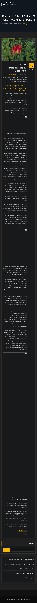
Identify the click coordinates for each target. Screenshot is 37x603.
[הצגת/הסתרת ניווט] (3, 4)
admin (23, 74)
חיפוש (31, 543)
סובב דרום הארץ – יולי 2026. (26, 569)
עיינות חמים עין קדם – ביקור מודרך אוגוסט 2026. (21, 560)
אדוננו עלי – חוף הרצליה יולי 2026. (25, 573)
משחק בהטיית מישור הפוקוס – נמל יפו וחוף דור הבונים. (19, 564)
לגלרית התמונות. (22, 530)
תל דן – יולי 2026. (29, 578)
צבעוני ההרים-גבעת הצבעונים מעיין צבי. (11, 24)
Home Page (12, 74)
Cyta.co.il (11, 2)
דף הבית (25, 24)
